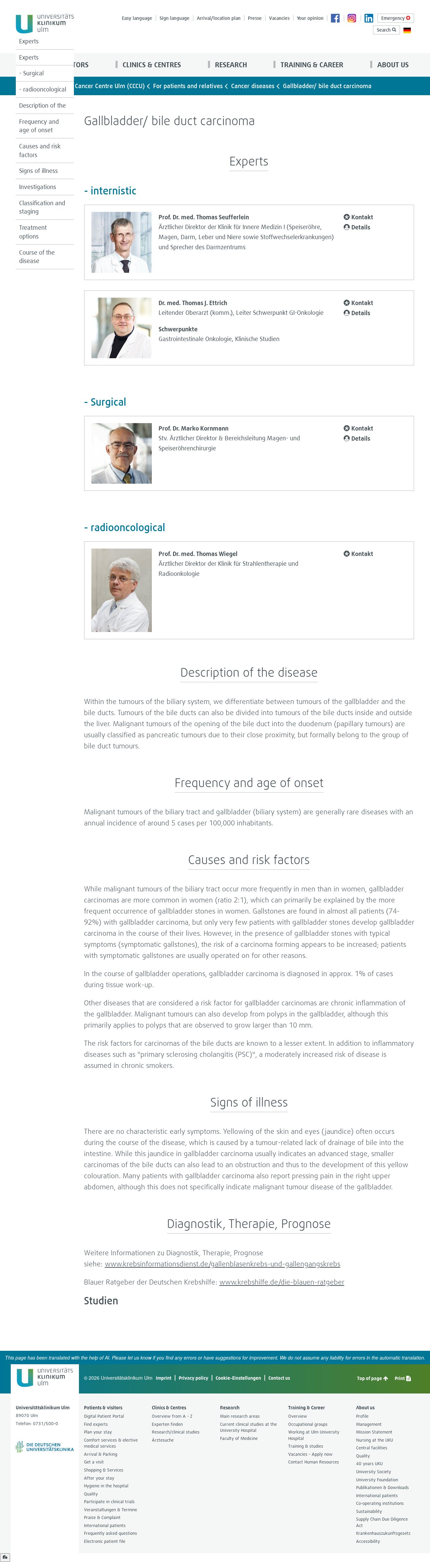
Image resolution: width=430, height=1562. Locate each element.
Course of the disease (37, 257)
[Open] (5, 1557)
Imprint (163, 1378)
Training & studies (305, 1446)
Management (369, 1424)
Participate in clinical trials (109, 1501)
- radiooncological (42, 89)
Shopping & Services (103, 1470)
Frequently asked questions (110, 1533)
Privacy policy (193, 1378)
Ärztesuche (163, 1440)
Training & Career (311, 65)
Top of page (370, 1378)
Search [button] (384, 30)
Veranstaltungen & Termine (110, 1509)
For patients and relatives (188, 85)
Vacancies (279, 18)
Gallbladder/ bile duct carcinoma (327, 85)
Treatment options (33, 232)
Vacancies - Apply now (310, 1454)
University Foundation (377, 1479)
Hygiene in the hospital (106, 1485)
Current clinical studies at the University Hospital (248, 1427)
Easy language (137, 18)
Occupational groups (308, 1424)
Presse (255, 18)
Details (360, 227)
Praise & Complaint (102, 1517)
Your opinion (310, 18)
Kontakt (362, 217)
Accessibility (368, 1541)
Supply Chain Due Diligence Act (382, 1522)
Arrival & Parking (100, 1454)
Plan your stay (98, 1432)
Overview (297, 1416)
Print (400, 1378)
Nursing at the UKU (374, 1440)
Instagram (352, 19)
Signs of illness (38, 170)
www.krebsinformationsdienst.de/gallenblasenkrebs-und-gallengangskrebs (222, 1264)
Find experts (96, 1424)
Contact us (279, 1378)
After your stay (99, 1478)
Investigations (37, 186)
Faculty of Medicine (239, 1438)
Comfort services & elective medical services (111, 1443)
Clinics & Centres (151, 65)
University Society (373, 1471)
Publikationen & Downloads (382, 1487)
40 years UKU (369, 1463)
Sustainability (369, 1511)
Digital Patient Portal (104, 1416)
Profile (362, 1416)
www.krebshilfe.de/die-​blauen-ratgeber (281, 1282)
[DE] (407, 30)
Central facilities (371, 1447)
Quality (91, 1493)
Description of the (42, 105)
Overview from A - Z (172, 1416)
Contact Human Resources (313, 1461)
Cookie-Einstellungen (238, 1378)
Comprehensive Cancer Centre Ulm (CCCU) (88, 85)
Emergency (393, 18)
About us (392, 65)
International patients (105, 1525)
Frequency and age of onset (39, 126)
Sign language (174, 18)
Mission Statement (374, 1432)
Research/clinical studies (176, 1432)
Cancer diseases (252, 85)
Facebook (336, 19)
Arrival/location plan (219, 18)
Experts (29, 41)
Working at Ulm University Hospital (313, 1435)
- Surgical (31, 73)
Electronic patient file (104, 1541)
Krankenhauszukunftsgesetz (383, 1533)
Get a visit (94, 1461)
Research (230, 65)
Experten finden (167, 1424)
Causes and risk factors (39, 150)
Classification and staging (42, 207)
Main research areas (240, 1416)
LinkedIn (369, 19)
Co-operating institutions (380, 1503)
